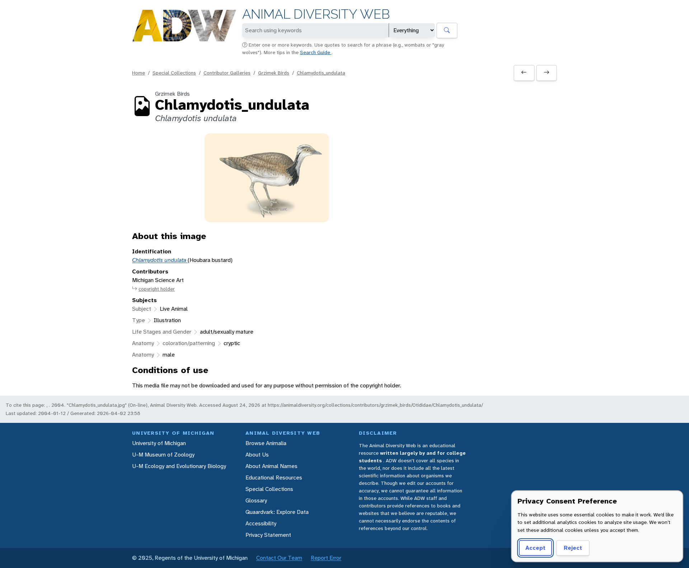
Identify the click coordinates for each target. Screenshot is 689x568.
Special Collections (174, 73)
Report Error (326, 558)
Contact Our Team (279, 558)
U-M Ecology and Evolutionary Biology (179, 466)
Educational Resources (273, 477)
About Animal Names (271, 466)
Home (138, 73)
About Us (257, 454)
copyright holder (157, 289)
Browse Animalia (265, 443)
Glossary (256, 500)
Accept (535, 548)
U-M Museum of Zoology (163, 454)
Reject (573, 548)
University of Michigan (159, 443)
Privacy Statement (268, 535)
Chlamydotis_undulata (321, 73)
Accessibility (260, 523)
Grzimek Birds (273, 73)
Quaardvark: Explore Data (277, 512)
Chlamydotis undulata (160, 260)
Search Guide (316, 52)
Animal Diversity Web (316, 14)
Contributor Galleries (226, 73)
